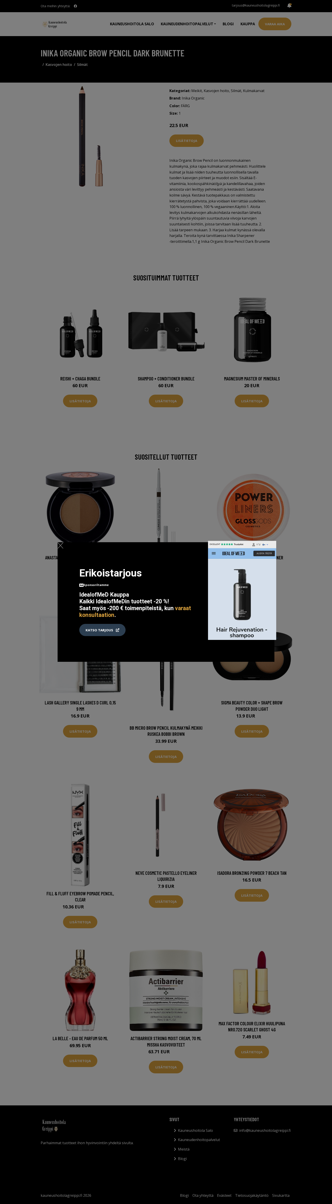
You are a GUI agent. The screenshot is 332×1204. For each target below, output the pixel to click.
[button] (102, 630)
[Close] (60, 545)
